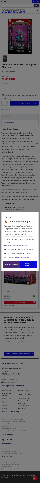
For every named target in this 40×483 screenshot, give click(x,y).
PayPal (28, 253)
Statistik (20, 249)
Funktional (11, 257)
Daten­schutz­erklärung (12, 245)
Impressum (23, 245)
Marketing (30, 249)
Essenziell (11, 249)
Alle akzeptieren (11, 264)
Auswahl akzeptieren (28, 264)
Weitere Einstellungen (22, 257)
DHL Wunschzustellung (15, 253)
